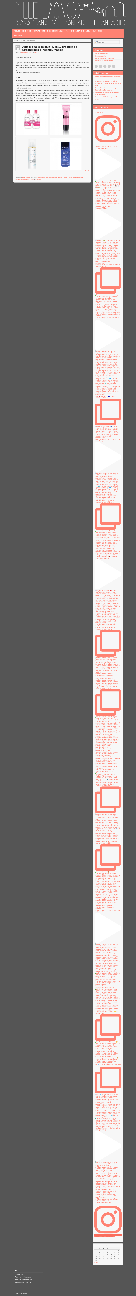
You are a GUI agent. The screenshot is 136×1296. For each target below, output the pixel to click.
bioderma (49, 177)
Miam (94, 31)
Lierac (70, 177)
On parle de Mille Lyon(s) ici (104, 58)
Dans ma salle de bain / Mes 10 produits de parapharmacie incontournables (49, 48)
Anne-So (36, 52)
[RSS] (107, 22)
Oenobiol (80, 177)
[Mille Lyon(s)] (71, 24)
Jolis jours (63, 31)
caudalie (54, 177)
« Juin (96, 1262)
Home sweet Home (77, 31)
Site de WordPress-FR (23, 1282)
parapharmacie (20, 179)
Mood (100, 31)
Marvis (75, 177)
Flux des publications (23, 1277)
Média (88, 31)
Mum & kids (18, 35)
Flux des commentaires (23, 1279)
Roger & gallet (29, 179)
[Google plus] (109, 66)
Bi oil (43, 177)
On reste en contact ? (102, 53)
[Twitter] (113, 22)
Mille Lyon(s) (23, 1293)
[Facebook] (110, 22)
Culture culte (39, 31)
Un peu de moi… (100, 56)
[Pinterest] (120, 22)
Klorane (65, 177)
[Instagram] (116, 22)
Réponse (38, 179)
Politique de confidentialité (104, 60)
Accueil (17, 31)
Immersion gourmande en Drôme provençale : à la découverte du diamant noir (108, 83)
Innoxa (60, 177)
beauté (40, 177)
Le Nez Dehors (52, 31)
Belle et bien (27, 31)
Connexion (19, 1274)
